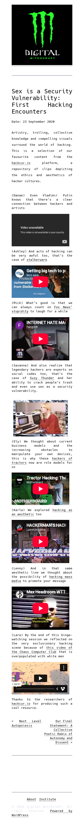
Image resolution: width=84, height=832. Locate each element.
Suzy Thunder (42, 378)
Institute (47, 799)
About (31, 799)
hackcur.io (21, 163)
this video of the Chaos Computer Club (42, 650)
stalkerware (37, 259)
